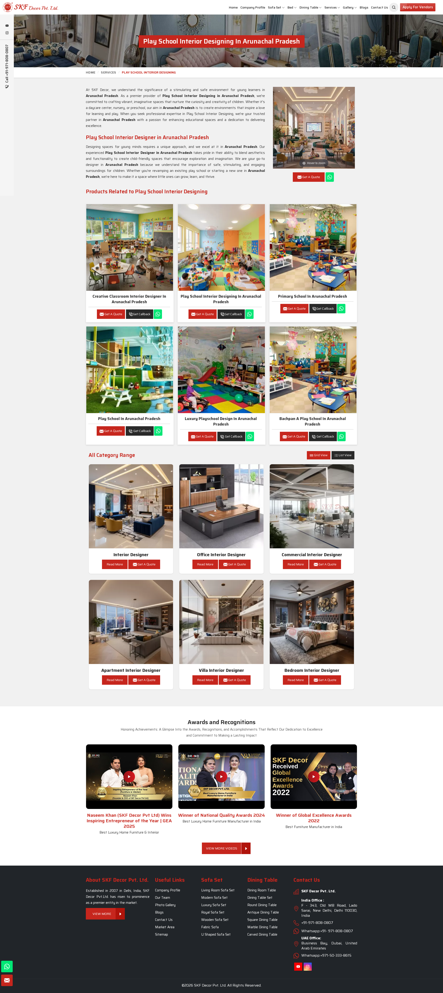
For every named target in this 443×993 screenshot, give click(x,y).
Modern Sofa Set (214, 897)
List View (345, 455)
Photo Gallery (165, 905)
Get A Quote (113, 314)
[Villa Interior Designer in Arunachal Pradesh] (221, 622)
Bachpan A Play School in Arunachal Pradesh (312, 421)
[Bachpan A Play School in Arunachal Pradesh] (313, 369)
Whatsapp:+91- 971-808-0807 (327, 931)
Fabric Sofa (210, 927)
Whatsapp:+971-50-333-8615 (326, 955)
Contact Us (379, 7)
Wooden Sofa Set (215, 919)
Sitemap (161, 934)
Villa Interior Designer (221, 670)
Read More (115, 564)
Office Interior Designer (221, 554)
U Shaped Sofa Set (216, 934)
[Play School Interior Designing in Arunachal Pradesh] (221, 247)
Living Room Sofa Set (218, 890)
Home (233, 7)
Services (330, 7)
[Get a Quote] (7, 980)
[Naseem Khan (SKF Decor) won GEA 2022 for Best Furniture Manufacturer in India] (314, 776)
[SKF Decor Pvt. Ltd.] (37, 7)
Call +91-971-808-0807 (7, 64)
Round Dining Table (262, 905)
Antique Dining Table (263, 912)
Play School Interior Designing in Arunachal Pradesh (221, 299)
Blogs (364, 7)
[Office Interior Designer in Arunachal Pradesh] (221, 506)
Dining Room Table (261, 890)
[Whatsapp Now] (330, 177)
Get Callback (141, 314)
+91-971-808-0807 (317, 922)
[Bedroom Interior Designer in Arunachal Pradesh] (312, 622)
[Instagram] (7, 33)
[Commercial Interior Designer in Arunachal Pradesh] (312, 506)
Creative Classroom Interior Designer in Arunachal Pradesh (129, 299)
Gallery (348, 7)
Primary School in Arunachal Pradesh (312, 296)
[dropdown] (283, 7)
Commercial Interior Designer (312, 554)
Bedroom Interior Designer (311, 670)
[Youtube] (7, 26)
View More (102, 913)
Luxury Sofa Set (213, 905)
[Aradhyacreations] (393, 7)
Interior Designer (131, 554)
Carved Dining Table (262, 934)
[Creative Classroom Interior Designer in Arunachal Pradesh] (129, 247)
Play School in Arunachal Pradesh (129, 418)
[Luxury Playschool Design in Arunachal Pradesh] (221, 369)
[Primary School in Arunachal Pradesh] (313, 247)
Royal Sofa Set (212, 912)
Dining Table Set (259, 897)
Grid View (320, 455)
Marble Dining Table (262, 927)
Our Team (162, 897)
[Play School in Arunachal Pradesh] (129, 369)
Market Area (164, 927)
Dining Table (308, 7)
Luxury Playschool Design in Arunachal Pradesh (221, 421)
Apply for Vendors (418, 7)
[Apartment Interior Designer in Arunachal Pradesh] (131, 622)
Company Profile (252, 7)
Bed (290, 7)
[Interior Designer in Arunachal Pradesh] (131, 506)
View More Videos (221, 848)
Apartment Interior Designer (131, 670)
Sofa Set (274, 7)
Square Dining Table (262, 919)
